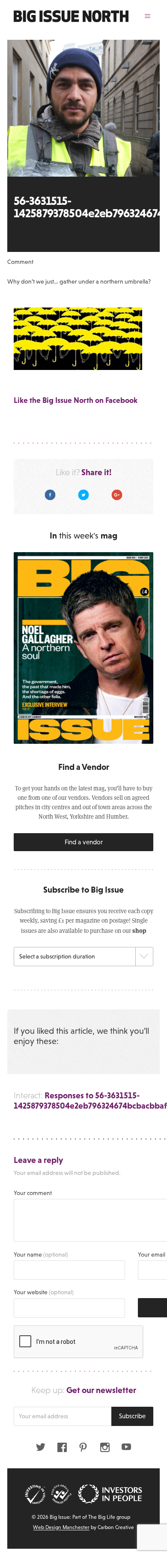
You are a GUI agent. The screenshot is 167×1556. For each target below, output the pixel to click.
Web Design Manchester (61, 1527)
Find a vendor (84, 842)
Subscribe (132, 1416)
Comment (20, 261)
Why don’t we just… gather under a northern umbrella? (79, 281)
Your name (41, 1254)
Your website (44, 1292)
